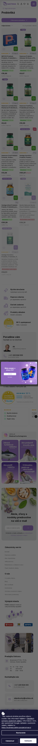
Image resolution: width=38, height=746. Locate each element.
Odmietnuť (10, 741)
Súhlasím (28, 741)
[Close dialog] (36, 362)
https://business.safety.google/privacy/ (16, 728)
